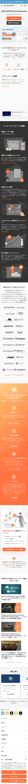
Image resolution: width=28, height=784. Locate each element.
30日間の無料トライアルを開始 (14, 549)
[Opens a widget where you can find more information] (22, 781)
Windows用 (2, 713)
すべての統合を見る (18, 375)
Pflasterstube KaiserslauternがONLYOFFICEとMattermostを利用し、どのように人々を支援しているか (13, 635)
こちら (17, 701)
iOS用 (20, 713)
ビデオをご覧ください (16, 115)
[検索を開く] (22, 6)
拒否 (14, 772)
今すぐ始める (10, 694)
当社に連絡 (14, 446)
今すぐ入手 (14, 18)
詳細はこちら (24, 768)
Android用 (16, 713)
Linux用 (7, 713)
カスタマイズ (14, 776)
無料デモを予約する (14, 23)
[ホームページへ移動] (9, 6)
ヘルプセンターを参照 (6, 199)
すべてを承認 (14, 781)
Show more (8, 375)
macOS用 (11, 713)
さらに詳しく (5, 86)
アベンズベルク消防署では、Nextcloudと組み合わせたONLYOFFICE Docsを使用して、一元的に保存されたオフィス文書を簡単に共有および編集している (14, 655)
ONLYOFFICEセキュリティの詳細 (8, 163)
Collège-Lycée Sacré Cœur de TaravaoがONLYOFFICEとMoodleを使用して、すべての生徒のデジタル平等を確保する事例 (14, 616)
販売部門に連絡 (4, 231)
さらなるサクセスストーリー (14, 662)
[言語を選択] (25, 6)
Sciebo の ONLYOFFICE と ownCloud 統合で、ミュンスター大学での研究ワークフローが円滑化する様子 (13, 598)
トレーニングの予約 (14, 469)
